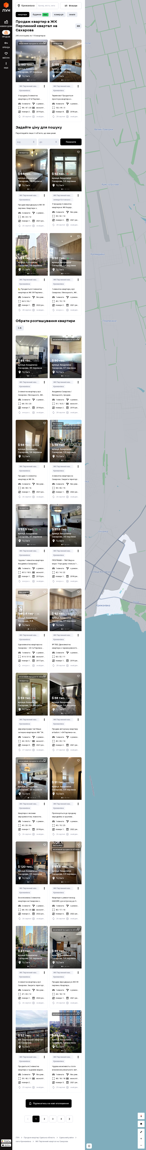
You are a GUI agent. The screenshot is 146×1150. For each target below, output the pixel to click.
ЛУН (18, 1137)
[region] (115, 575)
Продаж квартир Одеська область (39, 1137)
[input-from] (26, 142)
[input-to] (48, 142)
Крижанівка (24, 90)
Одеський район (66, 1137)
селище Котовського (62, 200)
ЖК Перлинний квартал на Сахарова (29, 86)
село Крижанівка (23, 1141)
